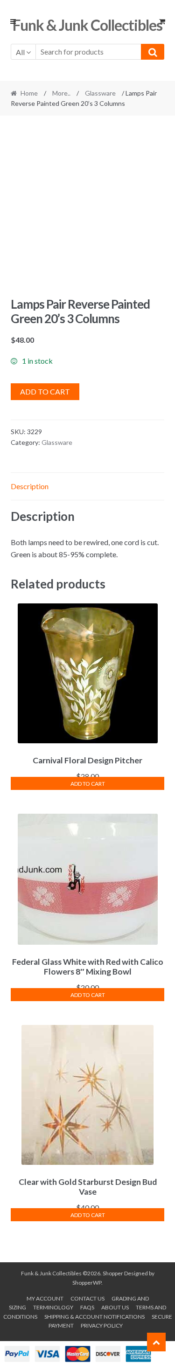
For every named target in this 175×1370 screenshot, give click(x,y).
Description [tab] (30, 486)
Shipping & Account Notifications (94, 1316)
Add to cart (45, 391)
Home (29, 93)
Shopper (113, 1273)
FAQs (87, 1307)
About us (115, 1307)
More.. (61, 93)
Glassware (100, 93)
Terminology (53, 1307)
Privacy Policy (102, 1325)
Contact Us (87, 1298)
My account (45, 1298)
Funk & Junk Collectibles (87, 25)
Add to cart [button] (87, 783)
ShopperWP (86, 1282)
